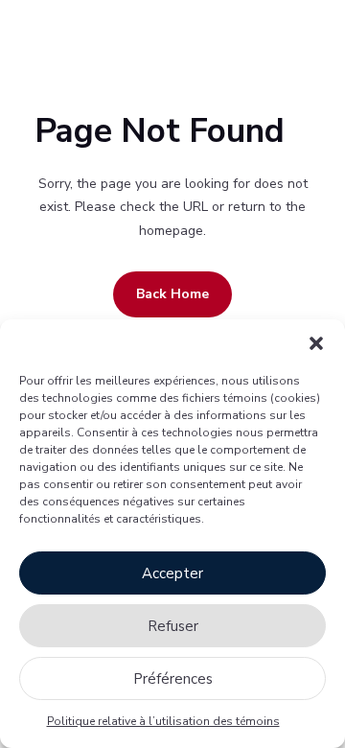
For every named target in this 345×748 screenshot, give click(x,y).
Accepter (172, 573)
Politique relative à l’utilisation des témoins (163, 721)
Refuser (173, 626)
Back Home (172, 294)
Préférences (173, 679)
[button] (316, 343)
